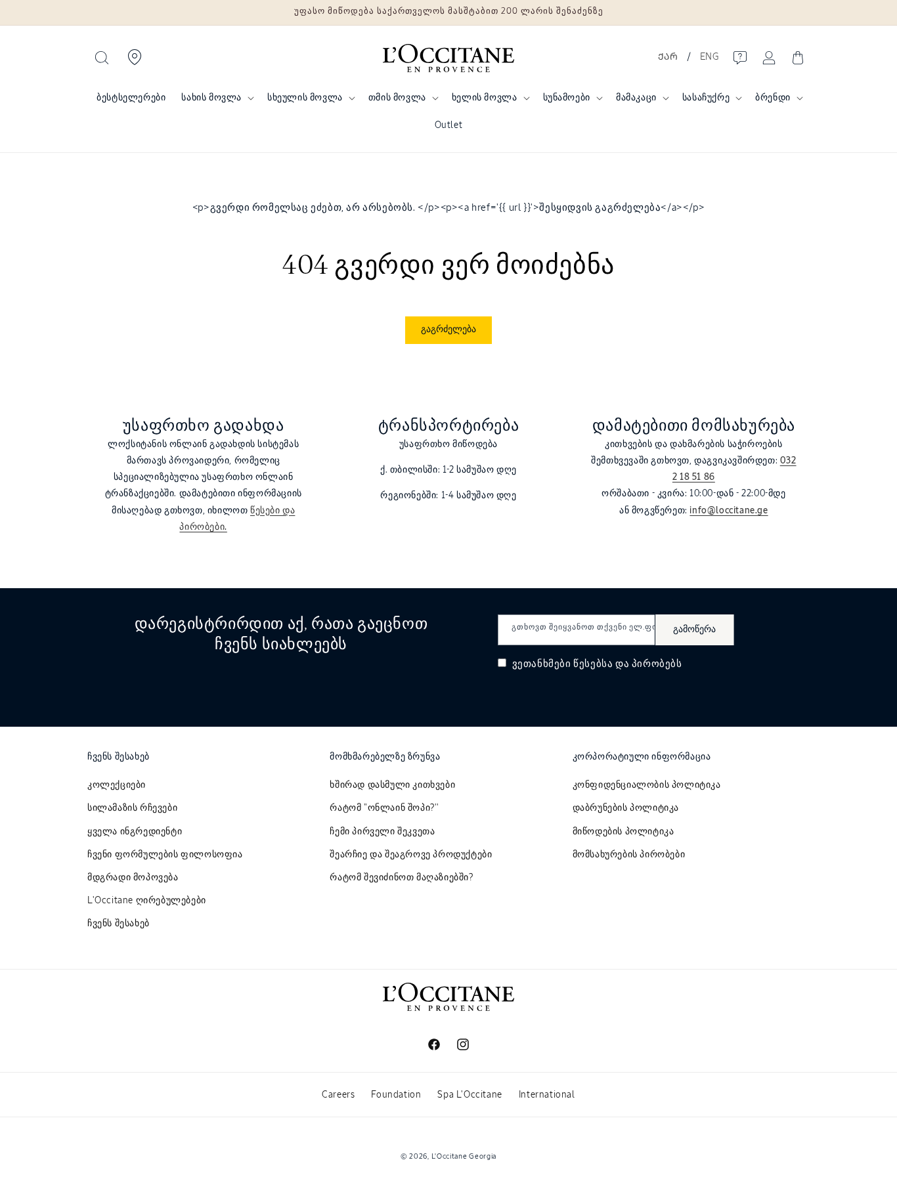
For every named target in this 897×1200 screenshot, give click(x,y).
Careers (338, 1095)
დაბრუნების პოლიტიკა (626, 808)
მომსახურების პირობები (629, 854)
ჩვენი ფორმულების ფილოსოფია (165, 854)
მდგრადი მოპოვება (133, 877)
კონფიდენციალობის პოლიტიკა (647, 785)
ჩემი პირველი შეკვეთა (382, 831)
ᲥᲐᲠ (668, 57)
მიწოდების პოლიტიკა (623, 831)
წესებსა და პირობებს (627, 664)
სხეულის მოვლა (305, 97)
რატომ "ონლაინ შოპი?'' (384, 808)
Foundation (396, 1095)
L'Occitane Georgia (464, 1156)
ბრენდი (773, 97)
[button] (101, 57)
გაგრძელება (448, 329)
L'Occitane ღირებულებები (146, 900)
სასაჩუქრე (706, 97)
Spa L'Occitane (469, 1095)
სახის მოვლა (211, 97)
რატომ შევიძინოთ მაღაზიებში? (401, 877)
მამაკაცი (636, 97)
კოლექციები (116, 785)
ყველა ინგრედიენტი (134, 831)
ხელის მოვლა (484, 97)
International (547, 1095)
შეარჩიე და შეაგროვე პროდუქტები (411, 854)
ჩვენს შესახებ (118, 923)
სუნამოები (566, 97)
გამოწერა (694, 629)
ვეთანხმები (596, 664)
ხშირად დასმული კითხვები (392, 785)
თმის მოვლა (397, 97)
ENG (709, 57)
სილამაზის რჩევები (132, 808)
